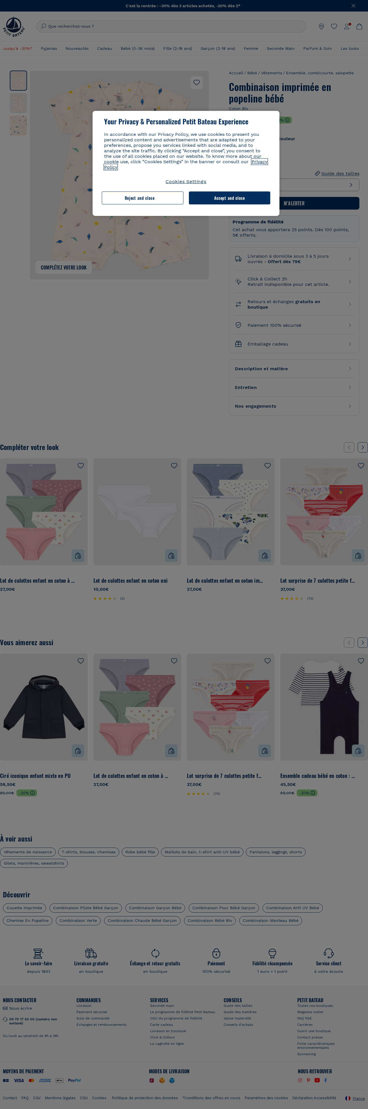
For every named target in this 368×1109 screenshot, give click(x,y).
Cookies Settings (186, 181)
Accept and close (229, 198)
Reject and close (140, 198)
